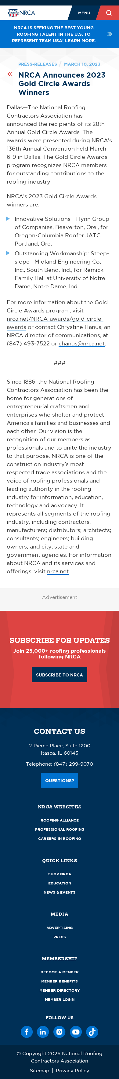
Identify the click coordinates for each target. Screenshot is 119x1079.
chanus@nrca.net (82, 343)
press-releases (37, 64)
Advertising (59, 927)
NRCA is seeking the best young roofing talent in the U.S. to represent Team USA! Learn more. (54, 34)
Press (59, 937)
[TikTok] (92, 1032)
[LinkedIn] (43, 1032)
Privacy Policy (72, 1070)
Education (59, 883)
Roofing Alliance (60, 820)
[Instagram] (59, 1032)
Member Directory (59, 990)
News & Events (59, 892)
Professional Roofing (59, 829)
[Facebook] (27, 1032)
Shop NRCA (59, 874)
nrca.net (58, 571)
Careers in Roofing (59, 838)
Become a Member (60, 972)
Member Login (59, 999)
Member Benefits (59, 981)
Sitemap (39, 1070)
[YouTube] (76, 1032)
